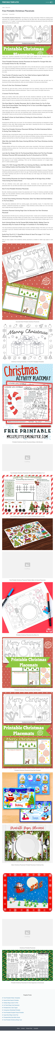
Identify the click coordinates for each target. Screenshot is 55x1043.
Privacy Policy (29, 1028)
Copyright (36, 1028)
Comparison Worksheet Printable (12, 1010)
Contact (23, 1028)
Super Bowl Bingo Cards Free (11, 1015)
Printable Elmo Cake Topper (11, 1007)
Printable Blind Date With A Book (12, 1017)
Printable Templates (10, 2)
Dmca (18, 1028)
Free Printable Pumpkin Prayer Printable (14, 1012)
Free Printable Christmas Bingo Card (13, 1020)
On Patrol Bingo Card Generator (11, 1005)
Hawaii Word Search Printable (11, 1000)
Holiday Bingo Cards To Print (11, 1002)
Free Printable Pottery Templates (12, 998)
